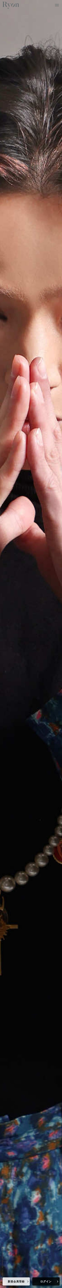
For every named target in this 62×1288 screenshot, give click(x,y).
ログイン (46, 1281)
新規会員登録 (16, 1281)
